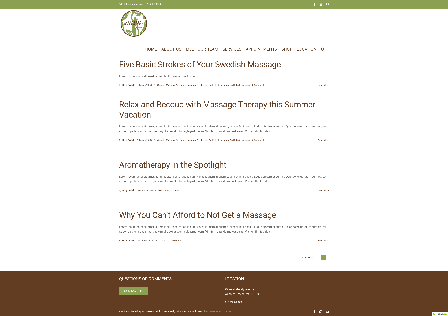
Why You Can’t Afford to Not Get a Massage (197, 215)
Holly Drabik (128, 85)
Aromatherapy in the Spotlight (172, 165)
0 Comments (258, 85)
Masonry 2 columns (176, 85)
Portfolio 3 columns (240, 85)
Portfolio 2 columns (219, 85)
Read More (323, 85)
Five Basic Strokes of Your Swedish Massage (200, 64)
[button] (323, 48)
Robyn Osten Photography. (216, 311)
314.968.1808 (154, 4)
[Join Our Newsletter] (327, 311)
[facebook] (314, 311)
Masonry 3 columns (197, 85)
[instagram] (320, 311)
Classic (161, 85)
